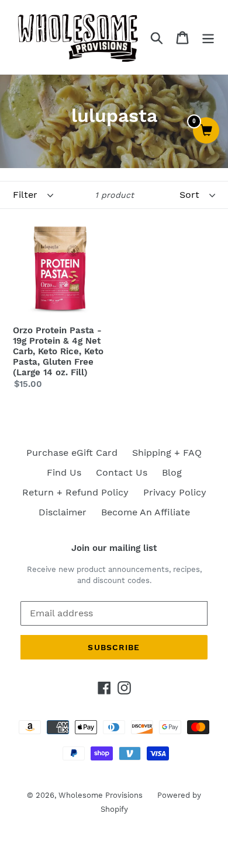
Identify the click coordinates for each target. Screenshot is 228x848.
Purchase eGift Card (72, 452)
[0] (206, 131)
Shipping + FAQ (167, 452)
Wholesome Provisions (100, 795)
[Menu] (208, 37)
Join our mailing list (114, 548)
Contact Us (121, 472)
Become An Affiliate (145, 512)
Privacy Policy (174, 492)
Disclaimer (63, 512)
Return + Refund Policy (75, 492)
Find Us (64, 472)
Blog (172, 472)
